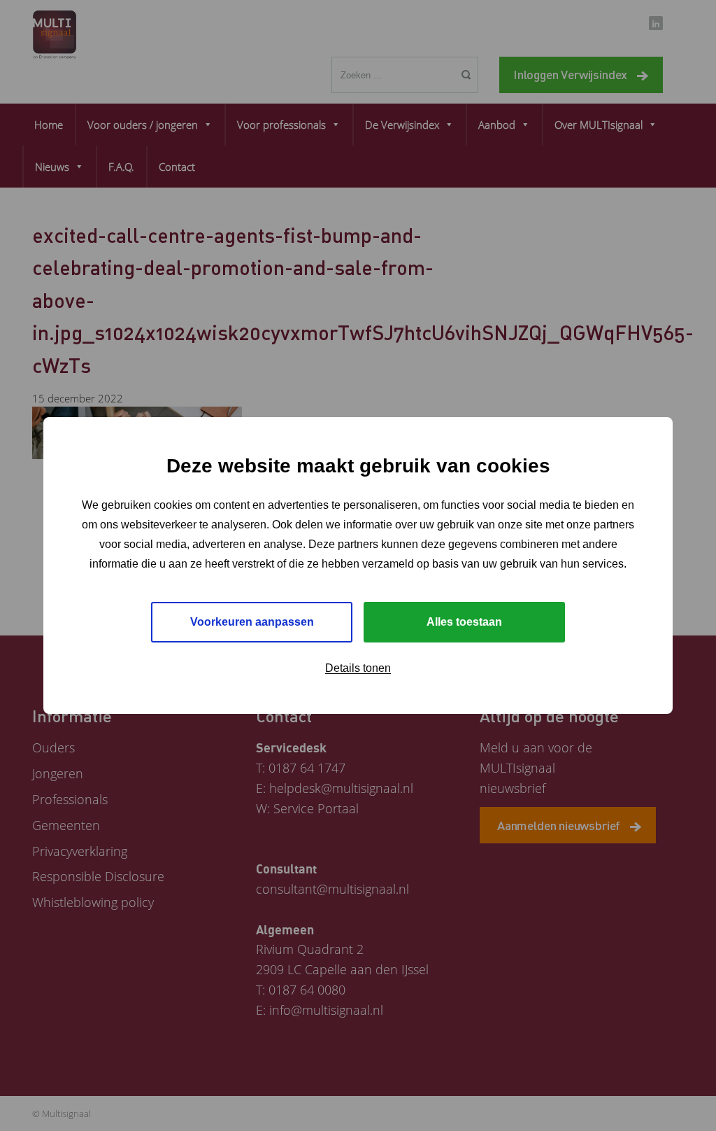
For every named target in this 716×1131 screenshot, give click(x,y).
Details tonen (358, 668)
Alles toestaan (464, 622)
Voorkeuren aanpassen (252, 622)
